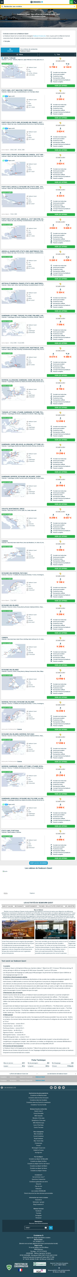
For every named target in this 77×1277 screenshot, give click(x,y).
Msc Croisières (38, 1134)
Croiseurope (38, 1143)
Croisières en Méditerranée (38, 1095)
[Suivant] (72, 937)
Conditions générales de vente (38, 1181)
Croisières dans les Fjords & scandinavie (38, 1102)
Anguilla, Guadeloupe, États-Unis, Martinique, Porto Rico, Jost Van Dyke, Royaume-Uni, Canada (23, 251)
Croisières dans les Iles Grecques (38, 1097)
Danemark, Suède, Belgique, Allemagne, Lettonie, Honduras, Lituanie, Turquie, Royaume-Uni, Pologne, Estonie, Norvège (23, 444)
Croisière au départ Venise (38, 1170)
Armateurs (13, 1077)
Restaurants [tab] (19, 906)
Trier (58, 54)
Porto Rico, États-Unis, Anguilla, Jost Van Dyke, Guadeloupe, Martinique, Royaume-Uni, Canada (23, 219)
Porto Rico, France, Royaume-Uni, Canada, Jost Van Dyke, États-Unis (23, 154)
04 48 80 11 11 (40, 1241)
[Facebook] (51, 1087)
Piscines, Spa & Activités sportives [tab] (51, 906)
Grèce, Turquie (9, 58)
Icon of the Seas (38, 1125)
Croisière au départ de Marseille (38, 1159)
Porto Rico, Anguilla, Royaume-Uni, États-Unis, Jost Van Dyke (23, 187)
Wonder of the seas (38, 1118)
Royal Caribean (38, 1138)
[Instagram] (59, 1087)
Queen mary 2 (38, 1111)
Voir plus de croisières (38, 863)
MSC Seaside (39, 1116)
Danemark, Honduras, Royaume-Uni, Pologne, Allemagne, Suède (23, 798)
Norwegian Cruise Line (38, 1148)
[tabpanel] (38, 883)
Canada (5, 541)
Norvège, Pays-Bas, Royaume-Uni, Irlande (18, 702)
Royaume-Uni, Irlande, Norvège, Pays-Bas (18, 734)
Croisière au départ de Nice (38, 1161)
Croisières (3, 1077)
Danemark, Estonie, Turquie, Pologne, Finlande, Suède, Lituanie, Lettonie (23, 315)
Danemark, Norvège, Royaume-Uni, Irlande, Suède (21, 476)
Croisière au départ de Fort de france (39, 1163)
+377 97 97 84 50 (42, 1251)
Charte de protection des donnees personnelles (38, 1193)
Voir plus (6, 41)
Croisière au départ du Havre (38, 1168)
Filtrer (21, 54)
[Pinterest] (63, 1087)
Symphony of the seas (38, 1120)
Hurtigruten (38, 1152)
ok (51, 1228)
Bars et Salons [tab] (7, 906)
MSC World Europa (38, 1123)
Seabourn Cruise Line (39, 36)
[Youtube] (55, 1087)
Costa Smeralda (38, 1113)
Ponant (38, 1145)
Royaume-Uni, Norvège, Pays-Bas (14, 573)
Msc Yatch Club (38, 1141)
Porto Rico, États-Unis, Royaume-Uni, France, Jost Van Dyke (23, 122)
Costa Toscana (38, 1127)
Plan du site (38, 1186)
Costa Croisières (39, 1136)
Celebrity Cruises (38, 1150)
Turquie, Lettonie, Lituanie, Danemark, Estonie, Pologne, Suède (23, 412)
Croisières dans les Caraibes (38, 1100)
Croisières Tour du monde (38, 1104)
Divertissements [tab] (31, 906)
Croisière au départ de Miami (38, 1166)
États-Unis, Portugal (10, 831)
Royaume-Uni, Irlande (10, 605)
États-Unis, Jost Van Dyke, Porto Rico (17, 90)
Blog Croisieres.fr (38, 1204)
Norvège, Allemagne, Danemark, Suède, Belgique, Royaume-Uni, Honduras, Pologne (23, 380)
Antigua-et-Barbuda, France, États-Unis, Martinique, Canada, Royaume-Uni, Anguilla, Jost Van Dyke (23, 283)
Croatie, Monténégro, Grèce (13, 509)
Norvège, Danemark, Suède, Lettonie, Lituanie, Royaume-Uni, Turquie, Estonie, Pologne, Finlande (23, 766)
